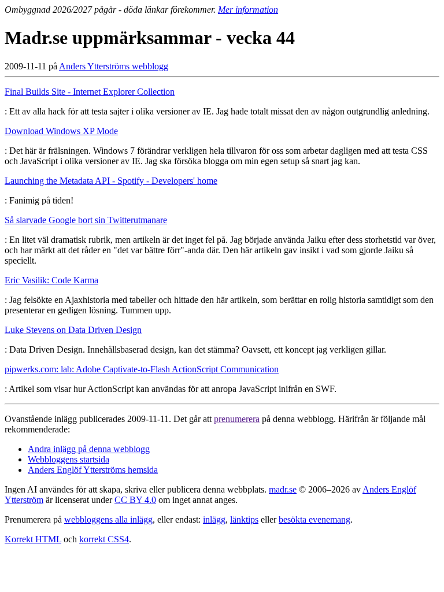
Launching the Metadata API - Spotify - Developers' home (111, 181)
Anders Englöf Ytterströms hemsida (93, 470)
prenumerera (237, 419)
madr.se (283, 489)
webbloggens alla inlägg (108, 519)
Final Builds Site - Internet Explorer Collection (90, 92)
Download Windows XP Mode (61, 131)
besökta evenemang (314, 519)
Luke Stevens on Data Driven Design (73, 330)
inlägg (214, 519)
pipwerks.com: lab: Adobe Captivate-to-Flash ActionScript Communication (142, 369)
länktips (244, 519)
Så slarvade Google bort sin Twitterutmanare (86, 220)
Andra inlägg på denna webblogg (89, 449)
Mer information (248, 9)
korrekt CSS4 (104, 539)
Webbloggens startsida (68, 459)
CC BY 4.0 (135, 500)
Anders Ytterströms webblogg (113, 66)
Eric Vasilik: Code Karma (51, 280)
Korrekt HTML (33, 539)
